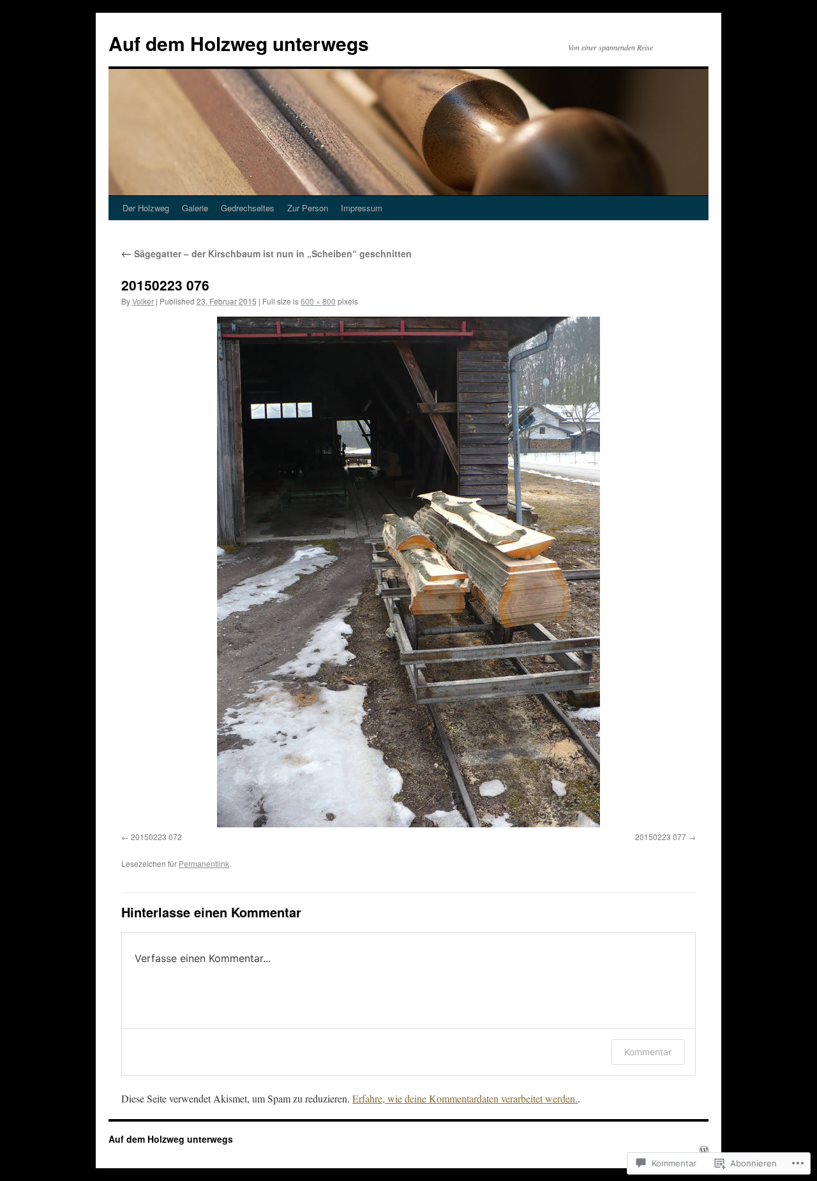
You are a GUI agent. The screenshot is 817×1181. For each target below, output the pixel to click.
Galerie (195, 208)
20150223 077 (660, 836)
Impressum (361, 208)
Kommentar (647, 1051)
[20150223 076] (408, 572)
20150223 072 (156, 836)
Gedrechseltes (247, 208)
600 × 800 (318, 301)
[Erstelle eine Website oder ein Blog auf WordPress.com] (704, 1150)
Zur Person (307, 208)
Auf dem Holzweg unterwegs (239, 43)
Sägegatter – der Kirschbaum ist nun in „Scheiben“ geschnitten (266, 253)
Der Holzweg (146, 208)
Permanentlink (204, 863)
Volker (143, 301)
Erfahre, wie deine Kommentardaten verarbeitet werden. (465, 1098)
